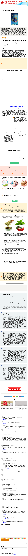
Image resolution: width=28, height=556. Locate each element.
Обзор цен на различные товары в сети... (13, 2)
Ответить (5, 419)
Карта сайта (14, 554)
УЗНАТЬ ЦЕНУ (14, 200)
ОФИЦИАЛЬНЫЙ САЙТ (14, 163)
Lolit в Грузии (3, 407)
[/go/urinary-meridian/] (15, 92)
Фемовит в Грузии (18, 407)
